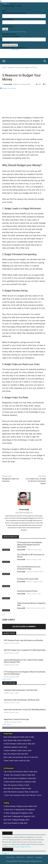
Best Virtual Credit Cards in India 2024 (17, 740)
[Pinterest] (22, 471)
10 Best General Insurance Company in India (20, 782)
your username (7, 19)
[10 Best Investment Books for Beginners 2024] (8, 606)
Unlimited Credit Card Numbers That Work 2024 (20, 690)
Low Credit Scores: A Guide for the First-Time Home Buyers (36, 481)
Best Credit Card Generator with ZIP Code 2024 (21, 757)
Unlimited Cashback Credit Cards (15, 747)
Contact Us (29, 857)
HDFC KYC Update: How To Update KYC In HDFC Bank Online (25, 650)
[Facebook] (2, 3)
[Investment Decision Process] (8, 594)
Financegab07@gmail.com (20, 847)
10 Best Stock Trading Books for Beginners (19, 809)
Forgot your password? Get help (13, 32)
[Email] (37, 471)
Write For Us (20, 857)
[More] (42, 471)
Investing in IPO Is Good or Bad (27, 579)
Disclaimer (38, 857)
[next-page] (4, 615)
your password (7, 26)
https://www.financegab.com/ (24, 512)
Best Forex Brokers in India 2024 (15, 823)
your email (6, 42)
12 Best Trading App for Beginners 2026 (18, 813)
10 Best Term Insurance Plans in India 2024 (19, 775)
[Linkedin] (6, 3)
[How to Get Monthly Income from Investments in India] (8, 570)
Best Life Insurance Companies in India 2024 (20, 778)
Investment (11, 67)
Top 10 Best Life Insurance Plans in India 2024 (20, 771)
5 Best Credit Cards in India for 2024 (17, 760)
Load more (6, 679)
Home (4, 67)
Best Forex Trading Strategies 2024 (16, 820)
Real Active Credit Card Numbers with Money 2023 (21, 700)
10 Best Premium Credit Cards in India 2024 (19, 744)
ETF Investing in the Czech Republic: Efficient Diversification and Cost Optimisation (29, 545)
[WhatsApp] (27, 471)
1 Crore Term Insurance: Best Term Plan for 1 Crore (22, 795)
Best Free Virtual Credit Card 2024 (16, 754)
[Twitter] (8, 3)
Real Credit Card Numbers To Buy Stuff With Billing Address (25, 709)
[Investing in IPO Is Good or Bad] (8, 582)
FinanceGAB (8, 84)
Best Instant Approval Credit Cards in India (19, 737)
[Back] (3, 8)
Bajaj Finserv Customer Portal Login (16, 719)
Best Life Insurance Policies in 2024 (16, 785)
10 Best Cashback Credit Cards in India (17, 750)
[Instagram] (4, 3)
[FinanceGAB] (24, 498)
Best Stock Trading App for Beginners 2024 (19, 816)
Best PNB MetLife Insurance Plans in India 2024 (21, 792)
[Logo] (0, 65)
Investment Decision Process (27, 591)
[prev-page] (3, 615)
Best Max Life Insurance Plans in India (17, 788)
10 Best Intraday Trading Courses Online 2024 (20, 806)
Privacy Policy (10, 857)
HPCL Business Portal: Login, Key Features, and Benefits (23, 640)
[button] (3, 61)
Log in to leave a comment (24, 626)
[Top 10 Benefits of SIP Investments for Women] (8, 558)
